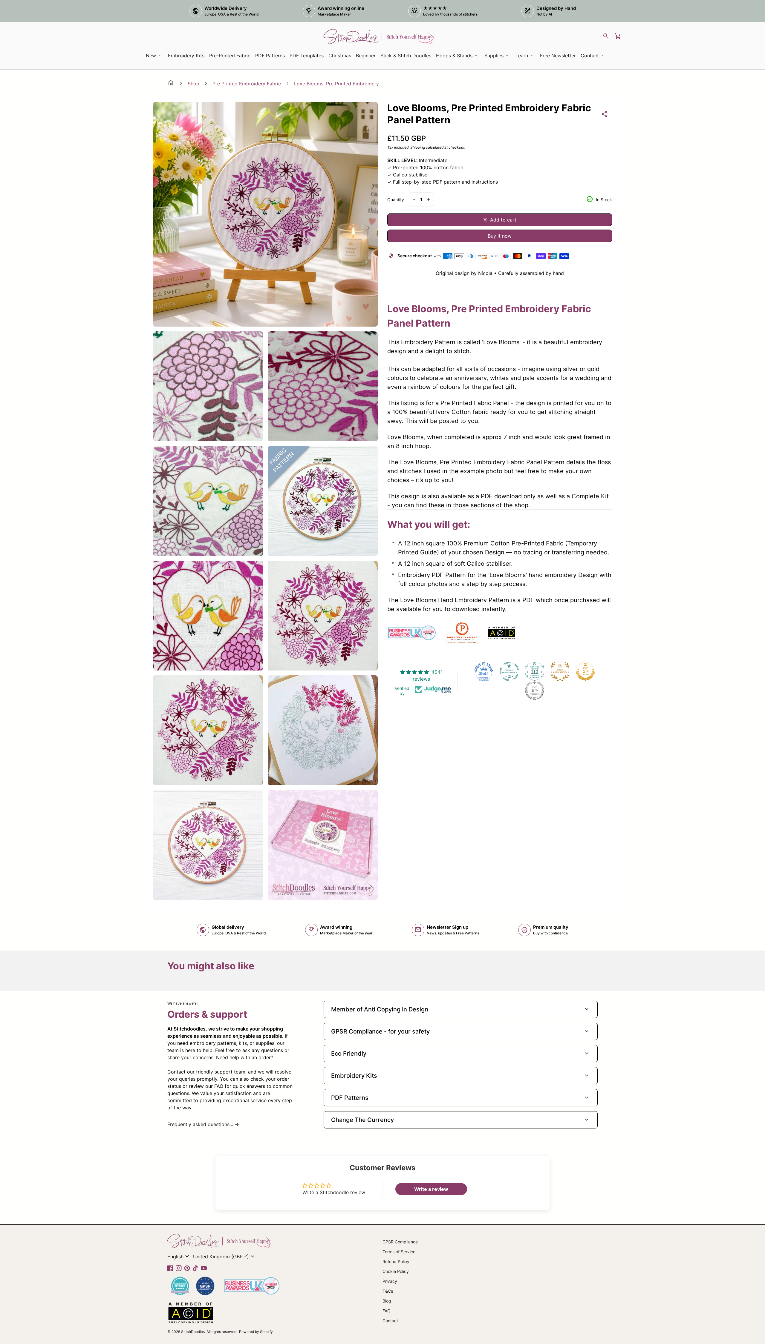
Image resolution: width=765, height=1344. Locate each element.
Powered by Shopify (256, 1331)
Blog (386, 1300)
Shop (193, 84)
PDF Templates (307, 56)
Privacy (389, 1281)
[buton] (179, 1256)
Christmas (339, 56)
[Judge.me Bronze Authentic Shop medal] (560, 671)
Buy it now (500, 236)
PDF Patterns (270, 56)
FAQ (386, 1310)
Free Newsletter (559, 57)
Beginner (366, 56)
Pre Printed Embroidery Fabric (246, 84)
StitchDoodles (193, 1331)
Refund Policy (395, 1261)
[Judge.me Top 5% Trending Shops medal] (534, 690)
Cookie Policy (395, 1271)
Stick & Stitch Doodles (405, 56)
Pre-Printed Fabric (229, 56)
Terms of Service (398, 1251)
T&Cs (387, 1291)
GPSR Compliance (400, 1241)
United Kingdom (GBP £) (224, 1256)
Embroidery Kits (187, 57)
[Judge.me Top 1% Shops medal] (585, 671)
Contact (390, 1320)
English (179, 1256)
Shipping (417, 147)
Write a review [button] (431, 1189)
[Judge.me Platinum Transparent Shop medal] (509, 671)
